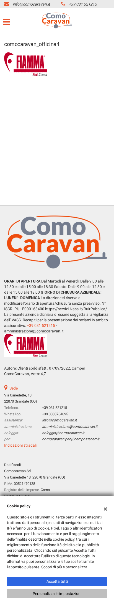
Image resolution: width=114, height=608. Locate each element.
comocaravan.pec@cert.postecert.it (70, 439)
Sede (13, 388)
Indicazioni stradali (20, 445)
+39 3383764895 (55, 414)
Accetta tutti (57, 581)
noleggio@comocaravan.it (63, 433)
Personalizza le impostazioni (57, 593)
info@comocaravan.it (31, 4)
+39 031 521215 (83, 4)
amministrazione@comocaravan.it (69, 426)
